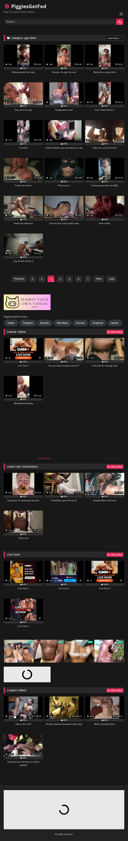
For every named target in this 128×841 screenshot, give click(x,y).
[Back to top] (118, 832)
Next (98, 278)
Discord (80, 323)
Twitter (11, 323)
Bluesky (44, 323)
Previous (19, 278)
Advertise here (44, 458)
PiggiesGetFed (28, 6)
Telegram (28, 323)
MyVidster (62, 323)
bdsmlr (114, 323)
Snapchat (97, 323)
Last (111, 278)
